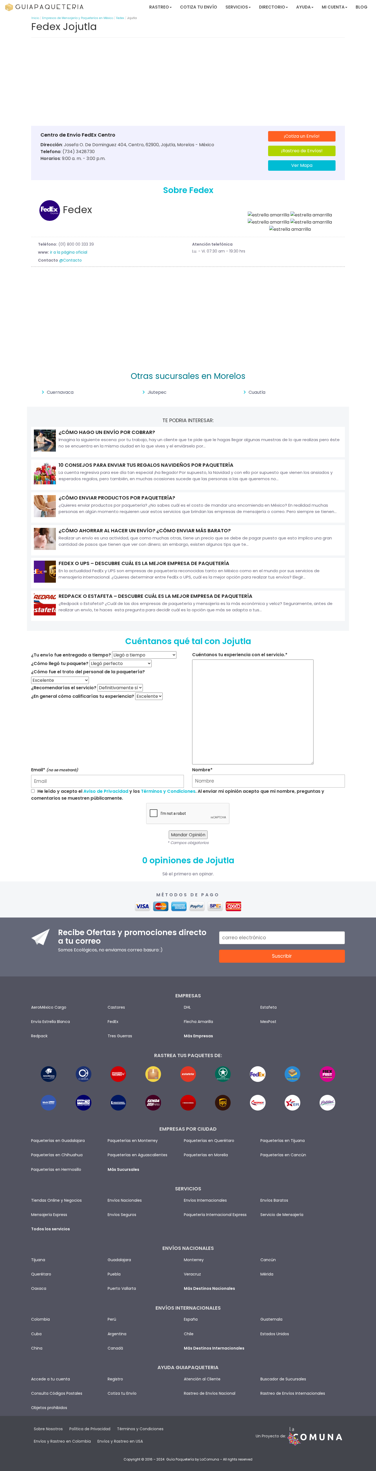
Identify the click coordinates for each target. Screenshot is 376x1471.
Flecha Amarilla (198, 1021)
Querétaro (41, 1274)
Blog (361, 7)
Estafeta (268, 1007)
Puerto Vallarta (122, 1288)
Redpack (39, 1036)
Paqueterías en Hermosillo (56, 1169)
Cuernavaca (60, 392)
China (36, 1348)
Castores (116, 1007)
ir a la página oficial (68, 252)
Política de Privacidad (89, 1429)
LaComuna (209, 1459)
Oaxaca (38, 1288)
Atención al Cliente (202, 1379)
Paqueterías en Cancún (283, 1155)
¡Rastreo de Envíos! (302, 151)
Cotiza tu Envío (198, 7)
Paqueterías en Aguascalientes (137, 1155)
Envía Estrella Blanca (50, 1021)
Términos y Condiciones (168, 791)
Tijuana (38, 1260)
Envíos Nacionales (125, 1200)
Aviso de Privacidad (105, 791)
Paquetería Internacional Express (215, 1214)
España (191, 1319)
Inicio (35, 18)
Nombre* (202, 770)
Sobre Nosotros (48, 1429)
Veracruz (192, 1274)
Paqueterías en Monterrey (133, 1140)
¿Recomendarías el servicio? (63, 688)
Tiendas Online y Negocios (56, 1200)
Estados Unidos (274, 1334)
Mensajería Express (49, 1214)
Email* (54, 770)
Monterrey (194, 1260)
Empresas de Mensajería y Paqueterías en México (77, 18)
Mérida (266, 1274)
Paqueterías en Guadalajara (58, 1140)
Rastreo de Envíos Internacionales (292, 1393)
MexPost (268, 1021)
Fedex (120, 18)
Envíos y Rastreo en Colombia (62, 1441)
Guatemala (271, 1319)
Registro (115, 1379)
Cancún (268, 1260)
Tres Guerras (120, 1036)
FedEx (113, 1021)
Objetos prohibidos (49, 1407)
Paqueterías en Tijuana (282, 1140)
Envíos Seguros (122, 1214)
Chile (189, 1334)
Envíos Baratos (274, 1200)
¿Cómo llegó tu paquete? (59, 663)
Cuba (36, 1334)
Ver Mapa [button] (301, 165)
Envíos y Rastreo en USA (120, 1441)
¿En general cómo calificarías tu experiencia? (82, 696)
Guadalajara (119, 1260)
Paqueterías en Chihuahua (57, 1155)
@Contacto (70, 260)
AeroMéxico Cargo (48, 1007)
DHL (187, 1007)
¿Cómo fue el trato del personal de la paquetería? (88, 672)
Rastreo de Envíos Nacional (209, 1393)
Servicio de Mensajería (281, 1214)
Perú (112, 1319)
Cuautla (257, 392)
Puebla (114, 1274)
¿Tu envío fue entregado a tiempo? (71, 655)
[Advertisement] (188, 83)
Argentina (117, 1334)
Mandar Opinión (188, 835)
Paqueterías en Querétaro (209, 1140)
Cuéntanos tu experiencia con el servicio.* (239, 655)
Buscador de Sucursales (283, 1379)
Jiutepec (157, 392)
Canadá (115, 1348)
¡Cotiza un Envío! (302, 136)
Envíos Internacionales (205, 1200)
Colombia (40, 1319)
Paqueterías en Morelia (206, 1155)
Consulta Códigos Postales (56, 1393)
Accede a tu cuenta (50, 1379)
